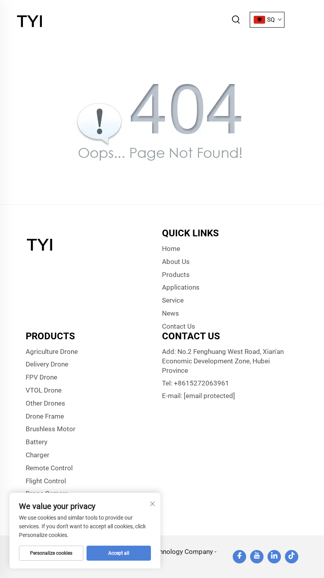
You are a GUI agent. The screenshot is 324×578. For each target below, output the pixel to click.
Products (176, 275)
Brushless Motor (50, 429)
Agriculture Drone (52, 351)
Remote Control (49, 468)
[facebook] (239, 556)
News (170, 313)
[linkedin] (274, 556)
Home (171, 249)
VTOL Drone (44, 390)
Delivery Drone (47, 364)
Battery (36, 442)
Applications (181, 287)
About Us (176, 262)
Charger (37, 455)
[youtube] (257, 556)
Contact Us (178, 326)
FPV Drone (41, 377)
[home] (30, 19)
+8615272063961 (201, 383)
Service (173, 300)
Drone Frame (45, 416)
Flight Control (46, 481)
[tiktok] (291, 556)
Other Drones (45, 403)
